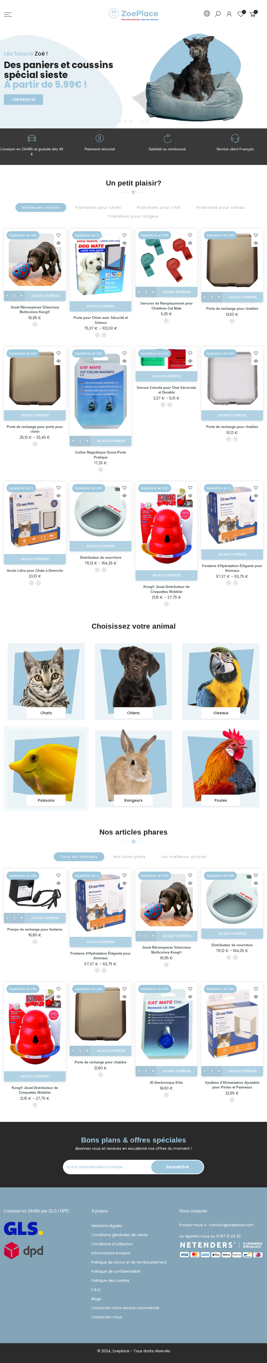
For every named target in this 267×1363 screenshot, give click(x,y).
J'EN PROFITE (23, 99)
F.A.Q (96, 1289)
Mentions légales (107, 1225)
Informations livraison (111, 1253)
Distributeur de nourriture (100, 558)
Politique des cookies (110, 1280)
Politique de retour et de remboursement (129, 1262)
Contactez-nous (107, 1317)
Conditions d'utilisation (112, 1244)
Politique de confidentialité (116, 1271)
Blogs (96, 1298)
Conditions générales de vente (120, 1234)
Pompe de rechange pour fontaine (34, 929)
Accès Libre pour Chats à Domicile (35, 571)
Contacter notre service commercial (125, 1308)
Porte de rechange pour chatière (232, 309)
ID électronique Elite (166, 1083)
